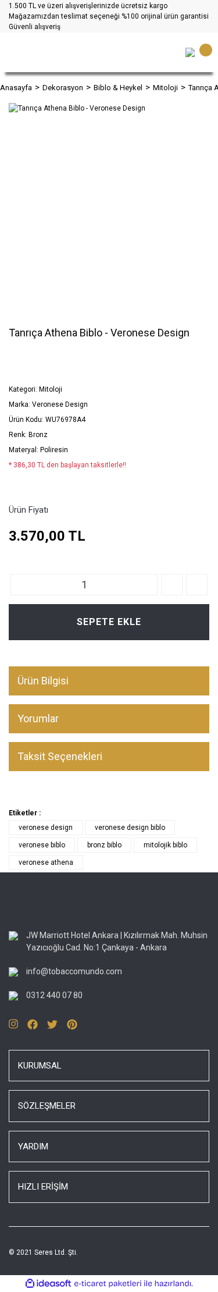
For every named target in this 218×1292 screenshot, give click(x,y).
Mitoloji (50, 389)
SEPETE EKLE (109, 621)
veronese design (46, 828)
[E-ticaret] (108, 1283)
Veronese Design (60, 404)
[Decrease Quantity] (197, 584)
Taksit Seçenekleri (59, 756)
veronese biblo (42, 845)
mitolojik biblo (165, 845)
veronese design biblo (130, 828)
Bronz (38, 435)
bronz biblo (104, 845)
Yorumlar (38, 718)
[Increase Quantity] (172, 584)
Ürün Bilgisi (43, 681)
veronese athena (46, 862)
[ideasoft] (48, 1283)
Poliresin (54, 450)
